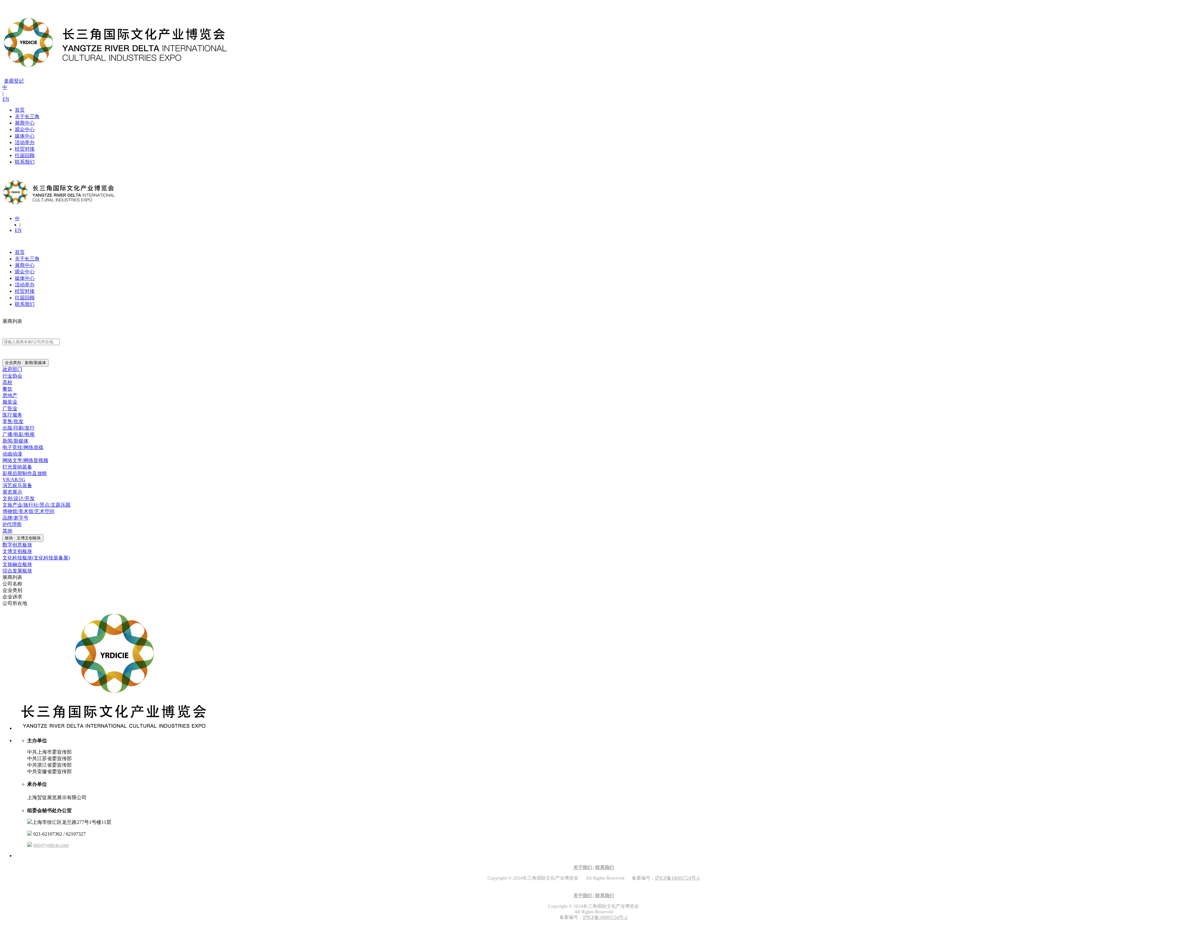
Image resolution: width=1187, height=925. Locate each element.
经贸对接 (25, 149)
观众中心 (25, 129)
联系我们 (25, 162)
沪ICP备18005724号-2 (677, 878)
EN (5, 99)
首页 (20, 110)
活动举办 (25, 142)
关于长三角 (27, 116)
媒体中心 (25, 136)
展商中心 (25, 123)
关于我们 (583, 867)
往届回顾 (25, 155)
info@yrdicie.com (51, 845)
